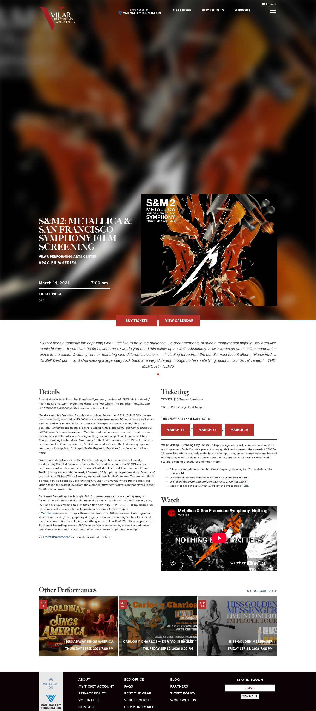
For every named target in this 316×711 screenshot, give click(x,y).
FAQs (128, 686)
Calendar (182, 10)
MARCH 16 (239, 430)
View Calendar (179, 321)
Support (242, 10)
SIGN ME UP (249, 696)
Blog (175, 679)
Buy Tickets (213, 10)
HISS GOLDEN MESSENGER (251, 641)
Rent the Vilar (137, 693)
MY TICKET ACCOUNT (96, 686)
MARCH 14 (175, 430)
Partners (179, 686)
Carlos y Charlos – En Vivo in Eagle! (158, 641)
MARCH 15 (207, 430)
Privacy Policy (92, 693)
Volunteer (88, 700)
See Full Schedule (260, 591)
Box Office (134, 679)
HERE (245, 485)
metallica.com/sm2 (57, 537)
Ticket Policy (182, 693)
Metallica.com (50, 513)
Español (271, 4)
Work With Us (183, 700)
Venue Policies (138, 700)
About (84, 679)
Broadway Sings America (90, 641)
